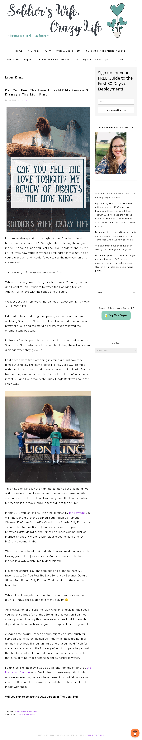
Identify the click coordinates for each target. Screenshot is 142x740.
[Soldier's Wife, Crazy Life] (71, 42)
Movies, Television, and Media (26, 711)
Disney (18, 714)
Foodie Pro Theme (95, 735)
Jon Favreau (77, 512)
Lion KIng (25, 714)
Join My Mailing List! (116, 110)
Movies (33, 714)
